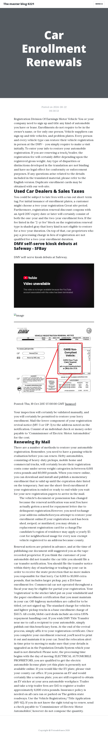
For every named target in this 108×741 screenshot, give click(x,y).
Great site (71, 205)
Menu (98, 4)
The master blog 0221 (18, 4)
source (70, 403)
